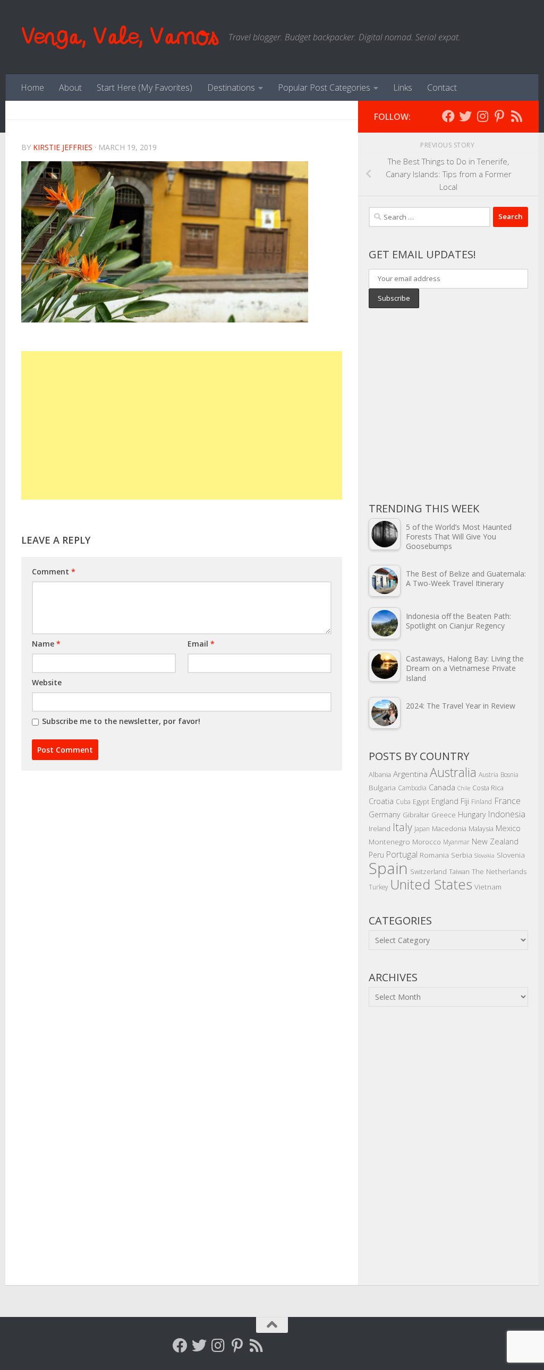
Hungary (472, 814)
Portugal (402, 854)
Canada (442, 787)
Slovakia (484, 855)
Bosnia (509, 774)
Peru (376, 855)
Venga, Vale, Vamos (119, 37)
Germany (385, 814)
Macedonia (449, 828)
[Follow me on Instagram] (482, 116)
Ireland (379, 828)
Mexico (508, 828)
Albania (380, 774)
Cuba (403, 801)
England (444, 801)
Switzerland (428, 871)
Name (46, 644)
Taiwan (459, 871)
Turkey (378, 887)
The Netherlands (499, 871)
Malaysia (481, 828)
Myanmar (456, 841)
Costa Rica (488, 787)
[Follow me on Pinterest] (499, 116)
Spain (388, 868)
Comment (53, 571)
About (70, 87)
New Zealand (495, 841)
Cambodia (412, 787)
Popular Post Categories (324, 87)
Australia (453, 772)
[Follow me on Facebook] (448, 116)
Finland (481, 801)
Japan (422, 828)
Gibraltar (416, 814)
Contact (442, 87)
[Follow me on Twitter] (465, 116)
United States (431, 884)
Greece (443, 814)
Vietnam (488, 887)
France (507, 801)
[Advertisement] (181, 425)
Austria (488, 774)
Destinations (231, 87)
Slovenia (511, 855)
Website (47, 682)
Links (402, 87)
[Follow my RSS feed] (516, 116)
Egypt (421, 801)
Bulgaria (382, 787)
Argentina (410, 774)
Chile (463, 788)
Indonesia (506, 814)
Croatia (381, 801)
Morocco (426, 842)
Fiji (465, 801)
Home (32, 87)
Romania (434, 855)
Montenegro (389, 841)
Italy (402, 827)
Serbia (461, 855)
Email (201, 644)
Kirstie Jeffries (62, 147)
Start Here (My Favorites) (144, 87)
